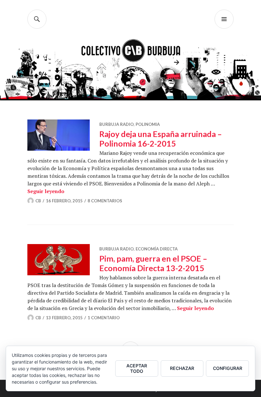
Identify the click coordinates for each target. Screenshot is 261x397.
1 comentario (104, 317)
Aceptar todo (136, 368)
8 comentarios (105, 200)
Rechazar (182, 368)
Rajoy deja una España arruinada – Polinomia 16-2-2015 (160, 138)
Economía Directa (157, 248)
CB (38, 200)
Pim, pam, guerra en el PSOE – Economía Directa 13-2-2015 (153, 263)
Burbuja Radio (116, 124)
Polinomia (148, 124)
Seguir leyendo (45, 191)
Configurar (227, 368)
